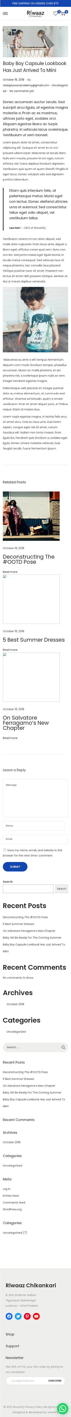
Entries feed (11, 1196)
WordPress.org (12, 1209)
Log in (6, 1189)
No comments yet (22, 91)
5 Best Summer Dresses (34, 640)
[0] (55, 13)
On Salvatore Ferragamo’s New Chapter (26, 723)
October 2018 (15, 1004)
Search (8, 882)
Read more (10, 572)
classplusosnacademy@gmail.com (26, 85)
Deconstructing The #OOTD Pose (29, 559)
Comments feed (14, 1202)
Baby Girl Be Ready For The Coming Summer (32, 938)
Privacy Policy (34, 1407)
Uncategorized (16, 1032)
